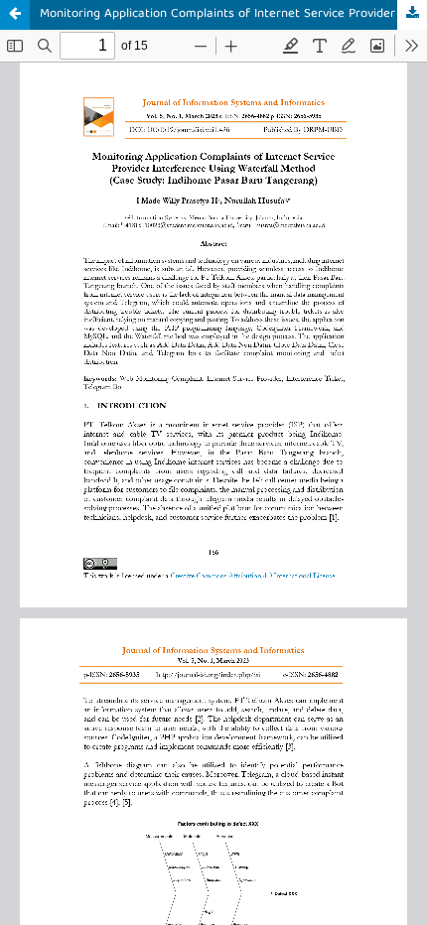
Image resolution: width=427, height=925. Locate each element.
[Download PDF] (412, 15)
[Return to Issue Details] (15, 15)
